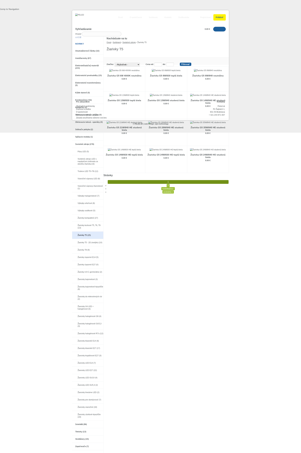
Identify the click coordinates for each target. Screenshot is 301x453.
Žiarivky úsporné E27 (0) (88, 265)
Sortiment (153, 17)
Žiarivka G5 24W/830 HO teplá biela (166, 154)
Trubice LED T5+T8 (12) (88, 171)
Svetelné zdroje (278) (84, 144)
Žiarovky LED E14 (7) (87, 363)
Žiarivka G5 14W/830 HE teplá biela (124, 154)
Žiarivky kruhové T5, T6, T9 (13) (89, 226)
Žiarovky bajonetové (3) (88, 279)
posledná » (168, 192)
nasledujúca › (168, 189)
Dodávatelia (183, 17)
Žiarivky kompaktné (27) (88, 218)
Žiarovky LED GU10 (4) (87, 378)
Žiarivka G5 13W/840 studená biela (166, 100)
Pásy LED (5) (83, 151)
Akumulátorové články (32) (87, 51)
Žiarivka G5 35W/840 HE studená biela (208, 128)
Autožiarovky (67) (83, 58)
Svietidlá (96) (81, 424)
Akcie (78, 37)
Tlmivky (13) (80, 432)
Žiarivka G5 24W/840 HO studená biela (207, 155)
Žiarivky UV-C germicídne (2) (90, 272)
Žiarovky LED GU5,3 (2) (88, 385)
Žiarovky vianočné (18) (87, 407)
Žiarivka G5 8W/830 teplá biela (166, 75)
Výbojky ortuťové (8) (86, 203)
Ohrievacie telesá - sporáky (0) (89, 122)
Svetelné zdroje (129, 42)
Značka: (110, 64)
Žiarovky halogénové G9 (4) (89, 316)
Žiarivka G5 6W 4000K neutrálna (124, 75)
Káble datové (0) (82, 93)
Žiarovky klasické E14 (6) (88, 341)
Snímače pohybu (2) (84, 129)
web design (149, 124)
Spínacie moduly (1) (84, 137)
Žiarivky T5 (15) (84, 235)
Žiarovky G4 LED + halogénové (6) (86, 307)
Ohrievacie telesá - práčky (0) (88, 115)
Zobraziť (124, 86)
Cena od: (150, 64)
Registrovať (205, 17)
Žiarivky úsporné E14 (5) (88, 257)
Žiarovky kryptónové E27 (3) (89, 356)
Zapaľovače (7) (82, 446)
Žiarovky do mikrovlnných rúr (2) (90, 297)
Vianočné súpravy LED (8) (89, 179)
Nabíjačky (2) (81, 107)
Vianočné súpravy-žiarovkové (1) (90, 187)
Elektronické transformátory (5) (88, 84)
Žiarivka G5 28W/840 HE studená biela (166, 128)
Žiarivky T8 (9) (84, 250)
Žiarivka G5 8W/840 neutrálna (208, 75)
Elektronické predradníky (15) (88, 75)
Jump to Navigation (9, 9)
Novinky (79, 44)
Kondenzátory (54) (83, 100)
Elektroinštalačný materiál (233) (87, 67)
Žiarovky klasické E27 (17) (89, 348)
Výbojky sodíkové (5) (86, 211)
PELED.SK (139, 124)
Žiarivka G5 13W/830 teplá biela (124, 100)
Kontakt (168, 17)
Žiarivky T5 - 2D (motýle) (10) (90, 242)
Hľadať (78, 34)
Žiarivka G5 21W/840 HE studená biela (124, 128)
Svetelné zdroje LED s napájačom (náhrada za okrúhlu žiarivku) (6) (88, 161)
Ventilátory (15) (82, 439)
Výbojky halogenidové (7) (88, 196)
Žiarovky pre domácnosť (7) (89, 400)
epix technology (161, 124)
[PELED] (78, 15)
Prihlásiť (219, 17)
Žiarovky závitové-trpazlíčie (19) (89, 415)
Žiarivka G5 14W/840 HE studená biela (208, 101)
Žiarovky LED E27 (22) (87, 370)
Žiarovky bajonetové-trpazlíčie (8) (90, 288)
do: (164, 64)
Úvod (120, 17)
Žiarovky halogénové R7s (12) (90, 333)
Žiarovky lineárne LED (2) (88, 392)
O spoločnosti (136, 17)
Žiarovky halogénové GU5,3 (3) (89, 325)
